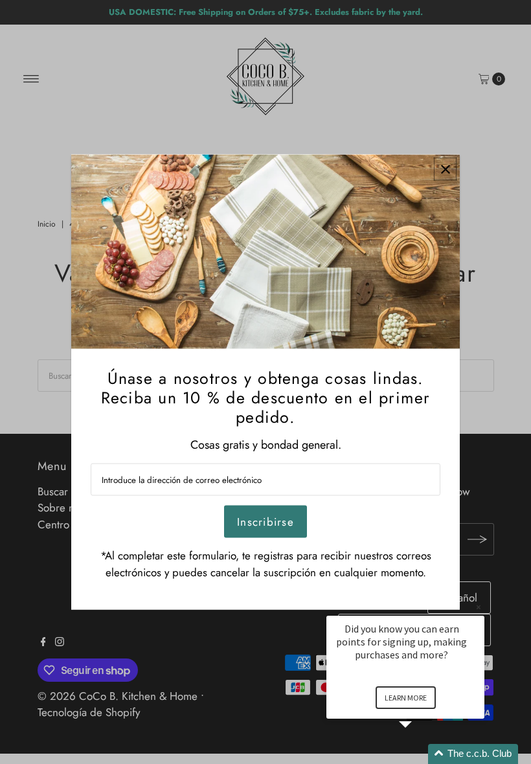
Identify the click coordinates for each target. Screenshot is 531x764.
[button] (421, 754)
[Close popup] (445, 169)
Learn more (406, 697)
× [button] (478, 607)
